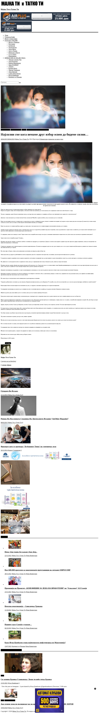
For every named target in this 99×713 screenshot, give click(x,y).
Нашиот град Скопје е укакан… (18, 624)
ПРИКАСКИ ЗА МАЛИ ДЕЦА (15, 58)
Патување (12, 44)
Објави (24, 130)
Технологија (13, 47)
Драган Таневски (14, 70)
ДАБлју (11, 66)
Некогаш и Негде (14, 53)
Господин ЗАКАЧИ (11, 40)
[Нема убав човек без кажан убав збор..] (15, 548)
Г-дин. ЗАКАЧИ (16, 130)
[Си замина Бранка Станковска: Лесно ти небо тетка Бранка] (23, 672)
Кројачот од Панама (15, 77)
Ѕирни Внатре (5, 130)
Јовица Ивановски (15, 63)
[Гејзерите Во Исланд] (16, 387)
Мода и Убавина (14, 42)
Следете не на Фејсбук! (8, 361)
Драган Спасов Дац (15, 59)
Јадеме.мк (12, 46)
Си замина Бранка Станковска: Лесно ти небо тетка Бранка (26, 679)
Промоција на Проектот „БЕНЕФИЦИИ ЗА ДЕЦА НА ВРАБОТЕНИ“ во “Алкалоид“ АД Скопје (46, 588)
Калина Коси (13, 68)
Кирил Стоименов (14, 450)
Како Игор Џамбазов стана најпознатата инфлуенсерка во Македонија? (35, 643)
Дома (6, 35)
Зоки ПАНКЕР (13, 65)
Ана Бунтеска (13, 61)
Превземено (12, 56)
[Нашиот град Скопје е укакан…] (15, 621)
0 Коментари (43, 139)
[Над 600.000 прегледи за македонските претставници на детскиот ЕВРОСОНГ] (15, 566)
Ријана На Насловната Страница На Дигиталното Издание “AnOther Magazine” (35, 419)
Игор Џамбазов (14, 75)
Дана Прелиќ (13, 72)
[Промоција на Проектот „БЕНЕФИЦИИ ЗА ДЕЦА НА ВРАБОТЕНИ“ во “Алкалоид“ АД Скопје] (15, 584)
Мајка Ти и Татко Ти (10, 9)
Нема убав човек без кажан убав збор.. (21, 552)
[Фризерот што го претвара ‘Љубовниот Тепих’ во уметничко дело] (16, 443)
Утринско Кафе (10, 37)
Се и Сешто (12, 54)
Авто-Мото (12, 49)
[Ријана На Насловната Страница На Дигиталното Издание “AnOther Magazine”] (18, 415)
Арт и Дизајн (13, 51)
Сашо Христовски (15, 73)
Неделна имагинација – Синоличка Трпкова (23, 606)
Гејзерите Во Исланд (9, 391)
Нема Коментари (31, 555)
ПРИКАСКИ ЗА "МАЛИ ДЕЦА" (38, 130)
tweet (2, 675)
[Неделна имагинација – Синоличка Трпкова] (15, 602)
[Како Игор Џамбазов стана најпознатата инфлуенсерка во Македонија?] (15, 639)
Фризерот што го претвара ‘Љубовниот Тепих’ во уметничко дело (28, 447)
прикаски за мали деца (55, 139)
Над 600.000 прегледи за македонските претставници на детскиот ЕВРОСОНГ (38, 570)
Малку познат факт (11, 39)
